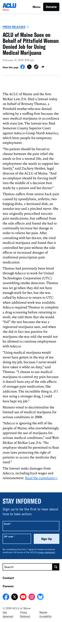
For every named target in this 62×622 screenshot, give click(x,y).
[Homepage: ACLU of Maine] (14, 7)
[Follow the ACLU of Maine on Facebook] (6, 597)
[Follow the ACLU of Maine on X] (14, 597)
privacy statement (46, 552)
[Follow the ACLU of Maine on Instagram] (31, 597)
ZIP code (9, 536)
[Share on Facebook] (22, 68)
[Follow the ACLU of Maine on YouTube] (23, 597)
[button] (36, 67)
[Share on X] (29, 68)
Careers (8, 586)
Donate (51, 7)
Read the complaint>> (41, 478)
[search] (55, 567)
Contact (8, 578)
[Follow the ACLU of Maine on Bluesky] (40, 597)
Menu (37, 7)
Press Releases (14, 26)
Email (7, 523)
